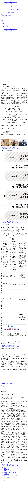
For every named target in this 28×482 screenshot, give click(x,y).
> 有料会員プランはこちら (8, 147)
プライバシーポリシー (10, 477)
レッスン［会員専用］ (13, 9)
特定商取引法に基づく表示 (11, 475)
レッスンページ (5, 23)
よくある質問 (7, 470)
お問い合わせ (7, 467)
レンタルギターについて (10, 3)
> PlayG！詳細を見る (6, 383)
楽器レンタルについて (10, 472)
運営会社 (6, 469)
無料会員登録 (4, 26)
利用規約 (6, 474)
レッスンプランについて (10, 2)
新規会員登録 (10, 12)
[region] (14, 40)
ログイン (9, 6)
